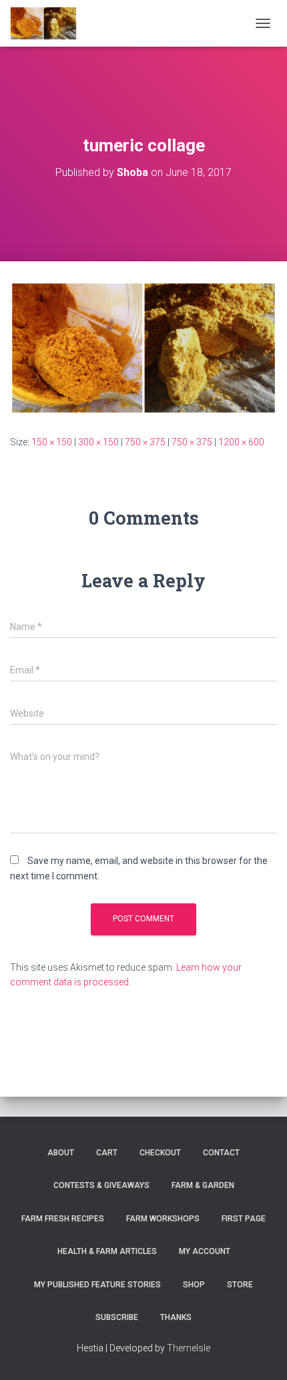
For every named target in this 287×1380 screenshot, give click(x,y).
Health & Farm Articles (107, 1251)
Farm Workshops (163, 1218)
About (60, 1152)
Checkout (160, 1152)
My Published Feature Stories (97, 1284)
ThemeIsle (188, 1348)
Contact (221, 1152)
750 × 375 (145, 442)
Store (240, 1284)
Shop (194, 1284)
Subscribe (116, 1317)
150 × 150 (51, 442)
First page (244, 1218)
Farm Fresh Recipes (62, 1218)
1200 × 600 (241, 442)
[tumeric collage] (143, 347)
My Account (204, 1251)
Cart (106, 1152)
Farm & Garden (203, 1185)
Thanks (176, 1317)
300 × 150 (98, 442)
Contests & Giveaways (101, 1185)
